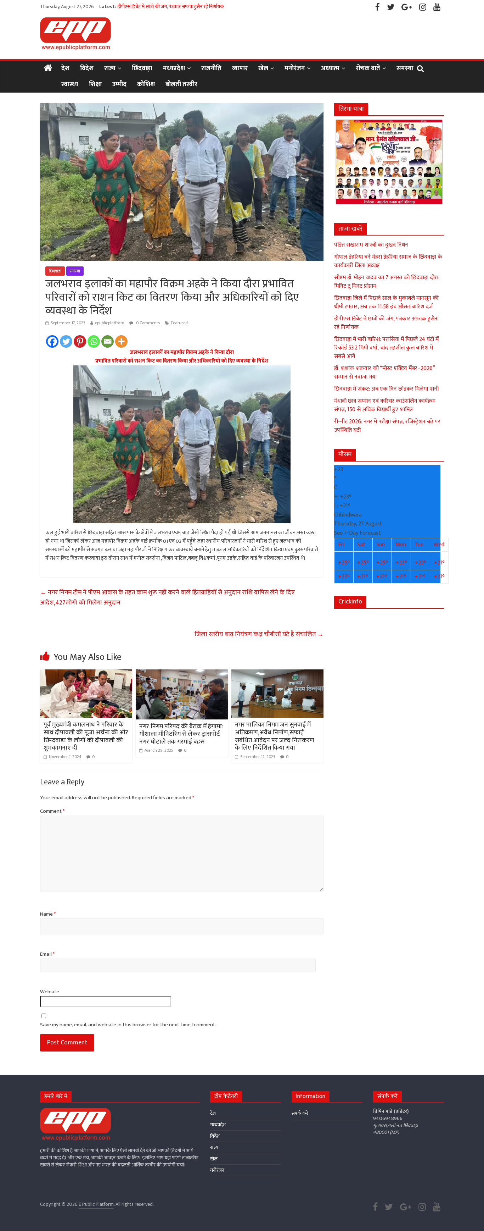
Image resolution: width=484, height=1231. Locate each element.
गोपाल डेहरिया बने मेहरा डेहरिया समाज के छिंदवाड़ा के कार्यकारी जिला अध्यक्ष (388, 261)
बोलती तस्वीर (181, 84)
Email (47, 954)
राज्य (110, 68)
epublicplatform (109, 322)
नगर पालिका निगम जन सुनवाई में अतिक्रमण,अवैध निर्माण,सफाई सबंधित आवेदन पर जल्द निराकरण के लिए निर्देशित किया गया (274, 736)
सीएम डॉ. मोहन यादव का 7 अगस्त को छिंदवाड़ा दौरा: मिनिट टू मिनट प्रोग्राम (386, 282)
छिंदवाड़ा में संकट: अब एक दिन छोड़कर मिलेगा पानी (386, 389)
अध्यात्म (330, 68)
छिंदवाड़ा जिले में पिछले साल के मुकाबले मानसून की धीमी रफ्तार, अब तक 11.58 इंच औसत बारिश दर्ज (203, 6)
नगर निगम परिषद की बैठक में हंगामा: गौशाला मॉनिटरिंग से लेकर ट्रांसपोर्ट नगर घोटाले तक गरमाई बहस (181, 734)
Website (49, 992)
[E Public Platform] (48, 69)
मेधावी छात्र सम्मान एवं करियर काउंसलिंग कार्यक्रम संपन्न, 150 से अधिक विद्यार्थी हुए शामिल (384, 405)
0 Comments (147, 322)
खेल (263, 68)
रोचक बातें (368, 68)
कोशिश (146, 84)
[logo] (75, 1111)
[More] (121, 341)
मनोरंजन (295, 68)
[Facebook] (52, 341)
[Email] (107, 341)
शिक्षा (95, 84)
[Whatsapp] (94, 341)
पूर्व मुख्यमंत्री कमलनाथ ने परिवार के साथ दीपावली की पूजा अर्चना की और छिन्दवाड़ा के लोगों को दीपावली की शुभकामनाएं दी (86, 736)
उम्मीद (119, 84)
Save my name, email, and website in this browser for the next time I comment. (128, 1025)
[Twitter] (66, 341)
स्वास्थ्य (69, 84)
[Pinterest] (80, 341)
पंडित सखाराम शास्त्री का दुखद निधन (371, 245)
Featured (179, 322)
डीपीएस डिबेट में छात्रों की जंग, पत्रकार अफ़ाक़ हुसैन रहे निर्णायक (386, 323)
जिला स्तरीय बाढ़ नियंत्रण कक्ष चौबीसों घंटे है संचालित (259, 634)
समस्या (404, 68)
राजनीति (211, 68)
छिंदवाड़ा (142, 68)
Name (48, 914)
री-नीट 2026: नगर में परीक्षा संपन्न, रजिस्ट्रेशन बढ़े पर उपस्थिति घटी (387, 426)
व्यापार (240, 68)
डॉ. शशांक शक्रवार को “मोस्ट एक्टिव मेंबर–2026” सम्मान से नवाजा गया (384, 373)
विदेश (87, 68)
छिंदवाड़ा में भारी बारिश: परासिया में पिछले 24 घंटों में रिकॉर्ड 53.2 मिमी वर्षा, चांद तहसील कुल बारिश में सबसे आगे (386, 348)
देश (65, 68)
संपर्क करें (300, 1113)
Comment (52, 811)
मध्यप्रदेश (174, 68)
